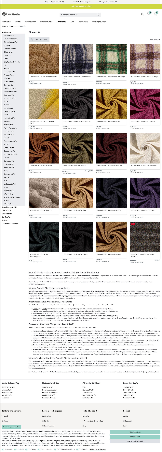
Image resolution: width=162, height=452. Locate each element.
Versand (5, 416)
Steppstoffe (9, 161)
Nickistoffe (8, 125)
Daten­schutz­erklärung (89, 445)
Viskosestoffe (9, 184)
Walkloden (8, 194)
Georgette (8, 85)
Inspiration (83, 22)
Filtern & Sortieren (41, 39)
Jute (6, 101)
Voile (6, 187)
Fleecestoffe (9, 72)
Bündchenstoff (48, 395)
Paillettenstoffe (10, 128)
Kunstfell (7, 105)
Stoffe (18, 22)
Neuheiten (6, 22)
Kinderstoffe (7, 214)
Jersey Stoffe (9, 98)
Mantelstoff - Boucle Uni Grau (41, 210)
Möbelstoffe (88, 398)
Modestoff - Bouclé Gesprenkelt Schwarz (143, 255)
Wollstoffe (8, 204)
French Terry (9, 75)
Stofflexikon (46, 416)
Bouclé (7, 45)
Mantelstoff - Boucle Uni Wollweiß (143, 166)
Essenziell (9, 449)
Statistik (21, 449)
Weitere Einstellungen (97, 449)
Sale (72, 22)
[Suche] (98, 15)
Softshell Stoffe (89, 395)
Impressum (20, 445)
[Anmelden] (142, 14)
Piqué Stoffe (9, 134)
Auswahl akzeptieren (135, 441)
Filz (5, 65)
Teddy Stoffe (9, 174)
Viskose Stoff (7, 392)
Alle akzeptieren (135, 432)
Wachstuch (8, 191)
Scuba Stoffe (9, 151)
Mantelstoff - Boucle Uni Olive (75, 166)
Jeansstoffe (9, 95)
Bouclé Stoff (128, 390)
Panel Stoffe (9, 131)
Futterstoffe (9, 82)
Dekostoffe (6, 210)
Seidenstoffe (128, 395)
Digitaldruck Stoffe (12, 62)
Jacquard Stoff (10, 92)
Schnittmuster (46, 22)
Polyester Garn (74, 340)
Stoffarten (13, 26)
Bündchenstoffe (10, 42)
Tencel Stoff (128, 387)
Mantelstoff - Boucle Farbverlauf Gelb (42, 122)
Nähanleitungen (48, 426)
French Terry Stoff (49, 392)
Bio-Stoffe (6, 217)
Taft (5, 171)
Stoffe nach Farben (10, 224)
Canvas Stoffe (10, 49)
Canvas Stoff (88, 390)
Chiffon (7, 55)
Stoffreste (61, 22)
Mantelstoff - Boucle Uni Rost (41, 166)
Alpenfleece (9, 35)
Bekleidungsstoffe (9, 207)
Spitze (6, 158)
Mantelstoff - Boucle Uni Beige (75, 210)
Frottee (7, 78)
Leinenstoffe (9, 111)
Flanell (6, 68)
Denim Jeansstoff (49, 390)
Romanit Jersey (48, 398)
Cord (6, 59)
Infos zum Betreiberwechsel (93, 421)
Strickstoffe (9, 164)
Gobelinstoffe (10, 88)
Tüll (5, 181)
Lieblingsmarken (99, 22)
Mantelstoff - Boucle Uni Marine (109, 210)
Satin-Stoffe (9, 148)
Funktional (84, 449)
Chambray (8, 52)
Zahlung (5, 421)
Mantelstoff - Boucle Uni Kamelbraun (43, 76)
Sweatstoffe (9, 167)
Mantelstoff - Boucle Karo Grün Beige (111, 76)
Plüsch (6, 138)
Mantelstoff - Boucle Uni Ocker (108, 121)
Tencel (6, 177)
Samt (6, 144)
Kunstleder (8, 108)
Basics (4, 220)
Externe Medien (47, 449)
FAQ (84, 426)
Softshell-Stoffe (10, 154)
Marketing (32, 449)
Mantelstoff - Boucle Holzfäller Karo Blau (77, 78)
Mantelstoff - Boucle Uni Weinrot (109, 166)
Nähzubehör (30, 22)
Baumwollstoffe (10, 39)
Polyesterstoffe (10, 141)
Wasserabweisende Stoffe (12, 198)
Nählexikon (46, 421)
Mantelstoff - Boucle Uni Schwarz (76, 254)
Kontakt (86, 416)
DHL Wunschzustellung (66, 449)
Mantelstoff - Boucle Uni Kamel (109, 254)
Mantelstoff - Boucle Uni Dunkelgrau (77, 121)
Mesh (6, 115)
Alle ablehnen (135, 436)
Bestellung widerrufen (11, 427)
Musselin (7, 121)
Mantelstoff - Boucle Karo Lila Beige (144, 76)
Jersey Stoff (47, 387)
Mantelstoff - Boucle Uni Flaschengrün (39, 255)
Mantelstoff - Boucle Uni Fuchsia (143, 121)
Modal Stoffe (9, 118)
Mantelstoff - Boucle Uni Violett (143, 210)
